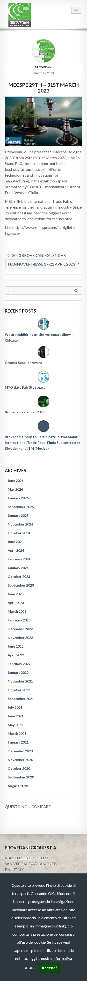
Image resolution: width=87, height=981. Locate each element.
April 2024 (16, 550)
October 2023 (19, 576)
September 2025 (21, 507)
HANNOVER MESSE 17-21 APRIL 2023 (42, 264)
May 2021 (15, 725)
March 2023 (17, 611)
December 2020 (20, 751)
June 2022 (15, 646)
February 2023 (19, 620)
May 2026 (15, 489)
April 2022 (16, 655)
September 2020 (21, 777)
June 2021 (15, 716)
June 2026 (15, 481)
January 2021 (18, 742)
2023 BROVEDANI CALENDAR (38, 255)
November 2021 (20, 681)
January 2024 (18, 568)
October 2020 (19, 768)
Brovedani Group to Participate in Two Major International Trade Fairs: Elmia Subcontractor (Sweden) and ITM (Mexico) (42, 442)
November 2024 (20, 524)
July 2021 (15, 707)
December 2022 (20, 629)
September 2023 (21, 585)
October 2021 (19, 690)
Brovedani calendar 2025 (24, 412)
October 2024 (19, 533)
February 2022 (19, 664)
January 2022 (18, 672)
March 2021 (17, 733)
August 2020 (18, 786)
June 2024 (15, 542)
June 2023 (15, 594)
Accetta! (49, 968)
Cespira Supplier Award (23, 363)
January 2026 (18, 498)
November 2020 (20, 760)
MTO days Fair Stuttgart (25, 387)
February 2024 (19, 559)
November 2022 (20, 638)
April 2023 (16, 603)
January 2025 (18, 515)
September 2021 (21, 699)
